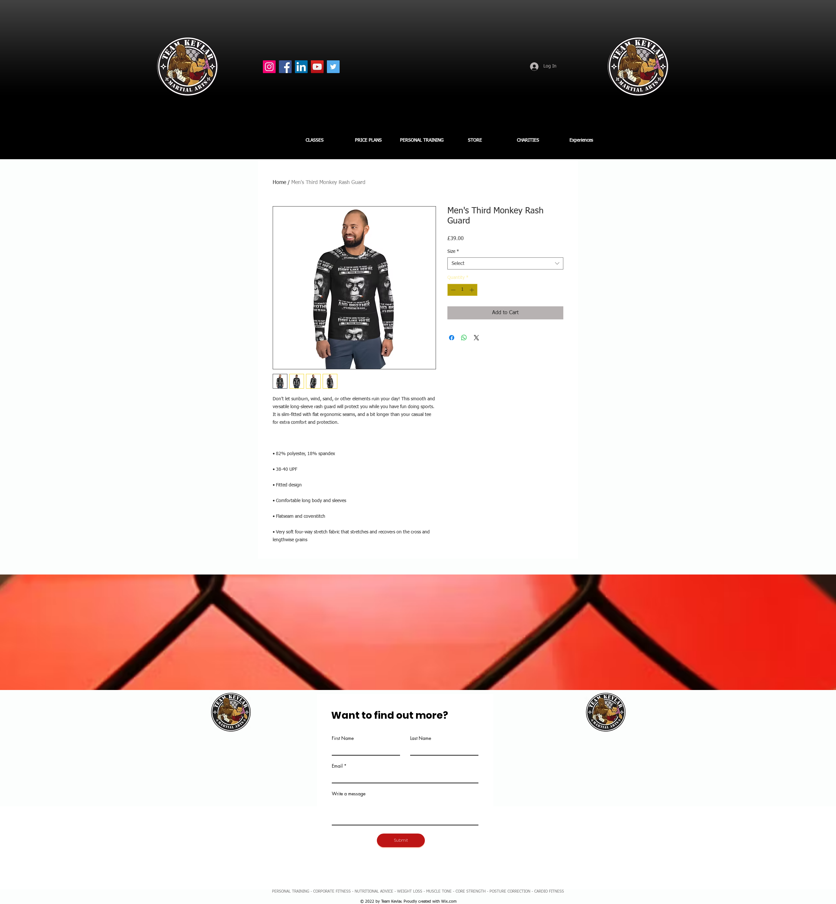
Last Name (420, 738)
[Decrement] (452, 290)
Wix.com (449, 902)
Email (337, 766)
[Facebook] (285, 66)
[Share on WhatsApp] (464, 338)
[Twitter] (333, 66)
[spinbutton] (462, 290)
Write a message (348, 793)
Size (453, 251)
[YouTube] (317, 66)
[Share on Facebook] (452, 338)
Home (279, 182)
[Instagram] (269, 66)
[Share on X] (476, 338)
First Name (343, 738)
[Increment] (472, 290)
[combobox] (505, 263)
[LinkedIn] (301, 66)
